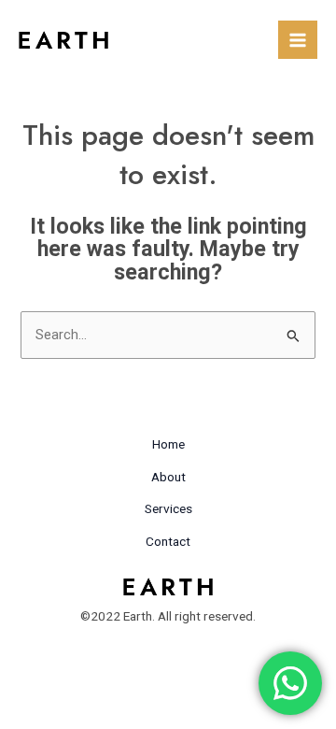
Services (168, 508)
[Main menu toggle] (297, 40)
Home (168, 443)
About (168, 476)
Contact (168, 541)
